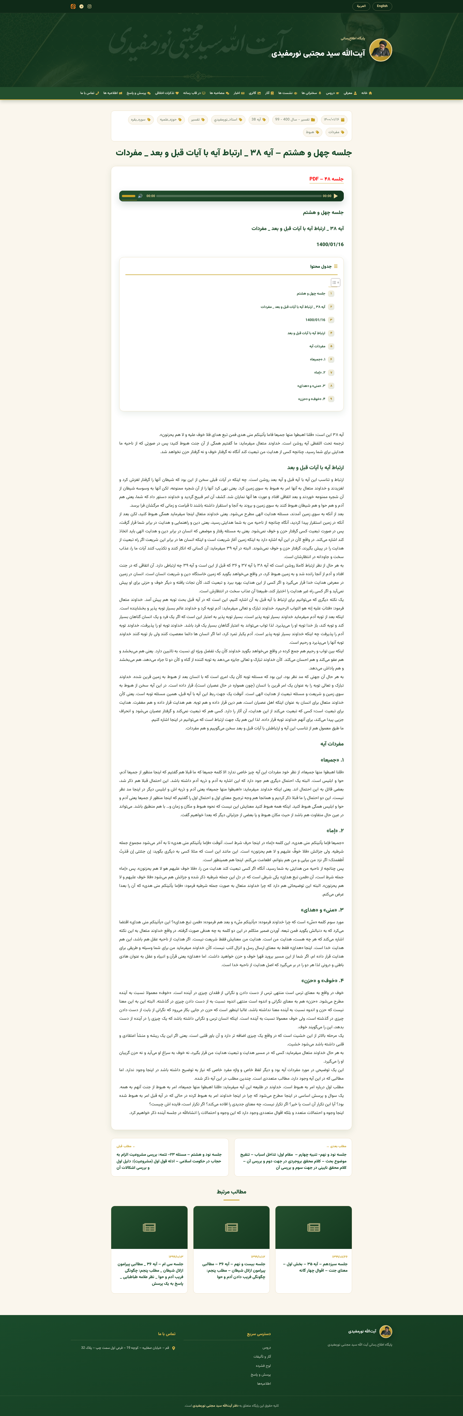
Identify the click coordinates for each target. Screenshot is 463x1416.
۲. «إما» (319, 372)
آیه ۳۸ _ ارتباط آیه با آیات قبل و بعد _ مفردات (293, 307)
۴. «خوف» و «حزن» (311, 399)
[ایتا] (73, 6)
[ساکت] (140, 196)
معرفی (348, 93)
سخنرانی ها (309, 93)
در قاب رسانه (192, 93)
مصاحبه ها (217, 93)
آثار (267, 93)
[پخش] (336, 196)
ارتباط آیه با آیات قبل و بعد (306, 333)
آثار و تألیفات (262, 1356)
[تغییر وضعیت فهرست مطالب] (333, 282)
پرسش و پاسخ (136, 93)
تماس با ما (87, 93)
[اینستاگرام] (89, 6)
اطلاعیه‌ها (264, 1384)
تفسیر (195, 119)
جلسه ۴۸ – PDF (326, 179)
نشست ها (285, 93)
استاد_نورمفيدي (225, 119)
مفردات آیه (317, 346)
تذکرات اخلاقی (164, 93)
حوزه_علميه (168, 119)
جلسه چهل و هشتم (311, 293)
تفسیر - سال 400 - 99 (292, 119)
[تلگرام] (81, 6)
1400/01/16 (315, 320)
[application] (231, 196)
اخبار (237, 93)
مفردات (333, 132)
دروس (330, 93)
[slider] (129, 195)
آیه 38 (256, 119)
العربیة (361, 6)
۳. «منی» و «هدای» (311, 386)
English (382, 6)
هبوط (310, 132)
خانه (364, 93)
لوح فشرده (263, 1366)
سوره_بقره (138, 119)
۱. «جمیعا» (317, 359)
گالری (252, 93)
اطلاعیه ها (110, 93)
